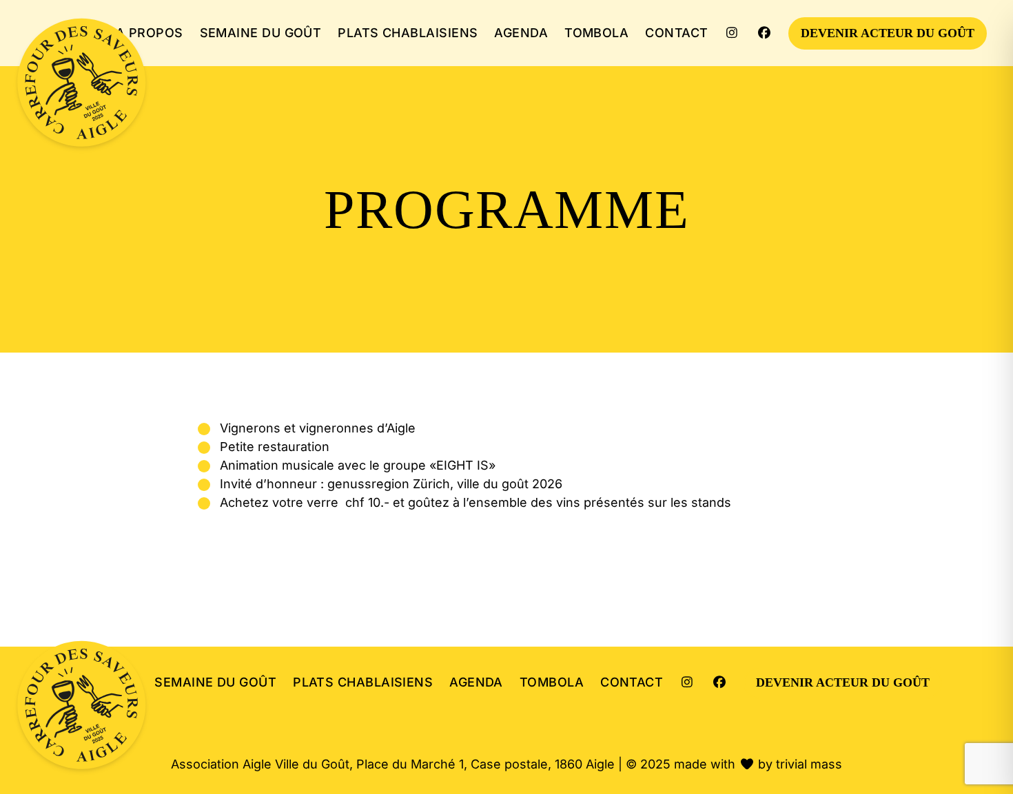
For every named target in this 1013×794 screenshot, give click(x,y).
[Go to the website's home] (83, 84)
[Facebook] (764, 32)
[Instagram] (732, 32)
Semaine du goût (261, 32)
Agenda (521, 32)
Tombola (596, 32)
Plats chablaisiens (408, 32)
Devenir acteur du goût (887, 33)
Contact (676, 32)
